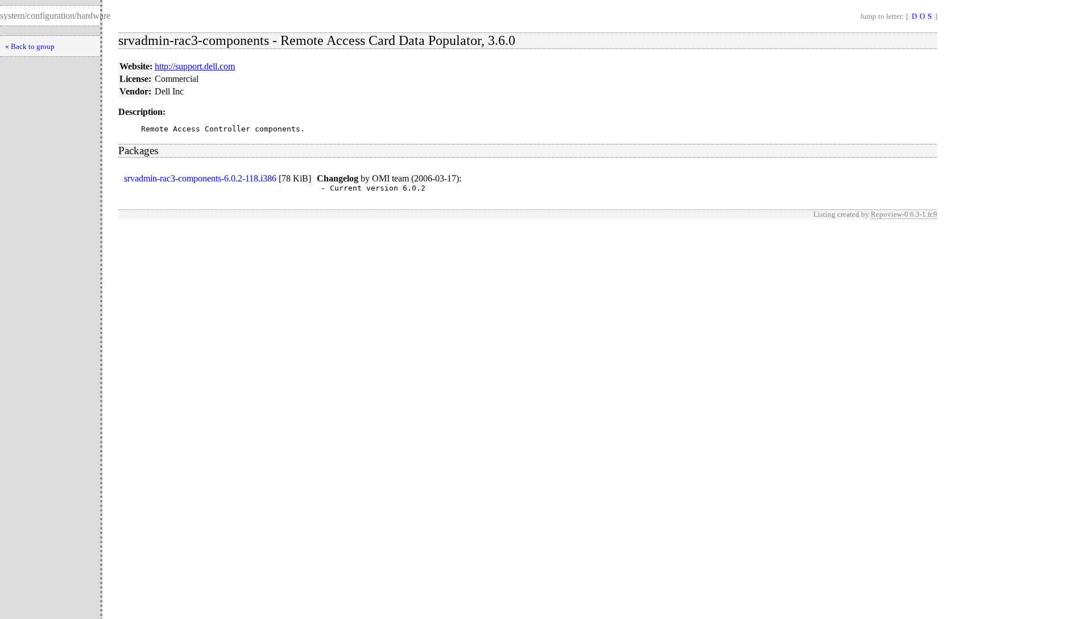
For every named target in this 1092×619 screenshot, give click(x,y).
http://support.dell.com (195, 66)
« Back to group (30, 46)
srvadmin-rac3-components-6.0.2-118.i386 (200, 178)
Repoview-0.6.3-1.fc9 (904, 214)
